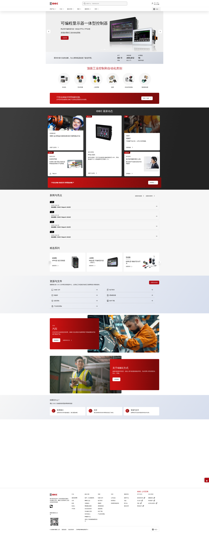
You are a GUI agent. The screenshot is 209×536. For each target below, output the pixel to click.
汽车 (73, 500)
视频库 (99, 503)
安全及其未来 (88, 508)
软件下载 (100, 511)
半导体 (73, 508)
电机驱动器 (145, 87)
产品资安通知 (101, 514)
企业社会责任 (151, 503)
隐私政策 (64, 529)
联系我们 (113, 500)
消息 (125, 500)
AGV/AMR (74, 498)
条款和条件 (71, 529)
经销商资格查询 (115, 503)
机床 (73, 503)
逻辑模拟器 (101, 506)
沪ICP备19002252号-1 (82, 529)
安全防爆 (80, 87)
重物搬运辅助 (88, 506)
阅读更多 (56, 340)
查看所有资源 (154, 282)
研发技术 (139, 506)
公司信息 (113, 498)
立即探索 (116, 379)
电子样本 (100, 500)
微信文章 (126, 506)
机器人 (73, 506)
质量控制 (150, 498)
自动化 (64, 87)
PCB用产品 (88, 516)
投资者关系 (140, 498)
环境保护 (150, 500)
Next (159, 262)
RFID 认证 (87, 500)
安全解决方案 (88, 511)
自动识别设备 (129, 87)
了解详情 (64, 38)
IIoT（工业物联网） (90, 498)
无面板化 (87, 503)
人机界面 (96, 87)
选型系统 (100, 508)
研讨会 (126, 503)
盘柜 (112, 87)
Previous (49, 262)
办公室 (139, 500)
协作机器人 (87, 514)
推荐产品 (126, 498)
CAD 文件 (100, 498)
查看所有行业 (66, 340)
